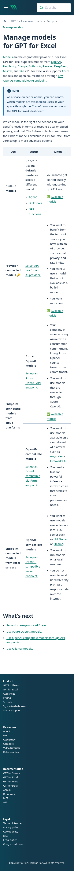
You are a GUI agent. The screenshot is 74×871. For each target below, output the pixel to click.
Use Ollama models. (19, 648)
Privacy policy (11, 827)
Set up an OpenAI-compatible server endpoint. (32, 566)
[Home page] (4, 21)
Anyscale (56, 456)
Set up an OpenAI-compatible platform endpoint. (32, 476)
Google (22, 66)
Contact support (12, 710)
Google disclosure (13, 844)
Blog (5, 735)
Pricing (7, 698)
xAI (21, 71)
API (5, 802)
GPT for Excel (10, 689)
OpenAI (56, 62)
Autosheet (9, 693)
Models (8, 57)
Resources (9, 794)
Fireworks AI (58, 461)
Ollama (58, 544)
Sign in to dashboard (15, 706)
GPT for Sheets (11, 685)
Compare (8, 743)
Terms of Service (12, 823)
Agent (33, 197)
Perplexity (9, 66)
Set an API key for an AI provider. (33, 270)
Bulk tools (35, 203)
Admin (7, 790)
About (6, 731)
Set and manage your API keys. (26, 625)
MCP (6, 798)
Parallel (48, 66)
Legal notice (10, 840)
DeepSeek (60, 66)
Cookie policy (10, 831)
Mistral (7, 71)
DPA (5, 835)
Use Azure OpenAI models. (24, 631)
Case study (9, 739)
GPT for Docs (10, 785)
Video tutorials (11, 748)
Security (7, 702)
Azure (65, 71)
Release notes (11, 752)
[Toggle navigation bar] (6, 7)
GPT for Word (10, 781)
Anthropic (34, 66)
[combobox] (54, 7)
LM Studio (60, 539)
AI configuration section (47, 106)
